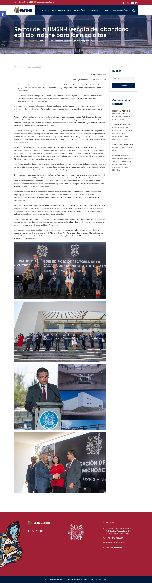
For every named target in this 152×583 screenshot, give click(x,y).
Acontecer (21, 67)
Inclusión (79, 10)
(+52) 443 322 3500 (25, 2)
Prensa (104, 10)
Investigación (120, 10)
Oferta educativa (60, 10)
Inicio (44, 10)
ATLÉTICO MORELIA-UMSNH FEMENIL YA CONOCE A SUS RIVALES (122, 147)
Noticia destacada (34, 67)
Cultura (92, 10)
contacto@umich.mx (46, 2)
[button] (3, 14)
